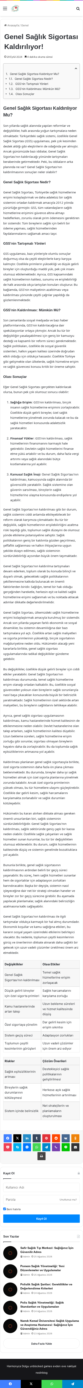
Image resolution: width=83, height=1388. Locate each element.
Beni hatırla (13, 1209)
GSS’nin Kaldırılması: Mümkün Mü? (38, 89)
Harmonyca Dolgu (18, 1366)
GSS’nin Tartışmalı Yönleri (31, 83)
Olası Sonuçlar (25, 94)
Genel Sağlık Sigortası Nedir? (34, 78)
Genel (25, 25)
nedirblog (42, 1372)
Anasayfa (13, 25)
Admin (26, 1256)
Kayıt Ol (41, 1218)
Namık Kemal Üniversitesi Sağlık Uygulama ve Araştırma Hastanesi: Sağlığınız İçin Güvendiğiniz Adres (49, 1324)
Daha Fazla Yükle (41, 1343)
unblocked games (41, 1366)
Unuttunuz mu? (68, 1199)
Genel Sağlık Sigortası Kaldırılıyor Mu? (34, 74)
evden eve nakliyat (64, 1366)
